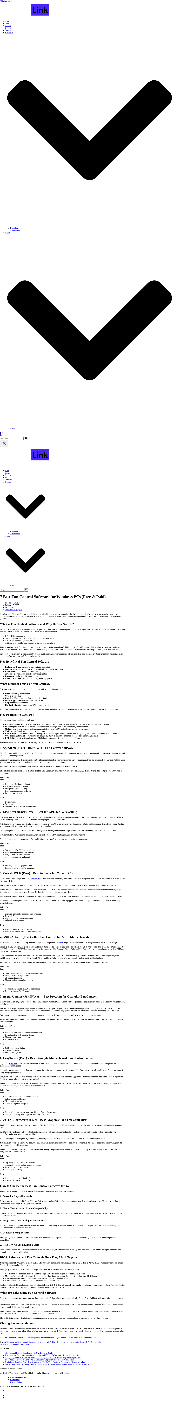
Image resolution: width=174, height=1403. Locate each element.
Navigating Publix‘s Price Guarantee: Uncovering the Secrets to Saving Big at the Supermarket (43, 1357)
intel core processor (67, 1342)
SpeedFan (4, 753)
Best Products (22, 1342)
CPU (39, 1342)
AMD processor (10, 1342)
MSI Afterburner (42, 817)
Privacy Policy (16, 1382)
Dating (8, 28)
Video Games (24, 1344)
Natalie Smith (13, 603)
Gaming (45, 1342)
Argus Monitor (25, 1002)
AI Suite (59, 942)
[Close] (4, 443)
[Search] (1, 435)
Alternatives (15, 230)
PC (86, 1342)
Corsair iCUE (35, 879)
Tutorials (8, 30)
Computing (32, 1342)
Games (8, 26)
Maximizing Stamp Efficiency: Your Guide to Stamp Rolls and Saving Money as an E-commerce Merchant (48, 1364)
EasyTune (13, 1063)
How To (55, 1342)
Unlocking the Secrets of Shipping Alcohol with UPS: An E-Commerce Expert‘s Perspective (42, 1355)
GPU (50, 1342)
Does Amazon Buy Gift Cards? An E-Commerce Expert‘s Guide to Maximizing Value (40, 1360)
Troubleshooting (12, 1344)
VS (31, 1344)
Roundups (14, 228)
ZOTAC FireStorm (7, 1125)
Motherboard (80, 1342)
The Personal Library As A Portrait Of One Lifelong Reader (29, 1353)
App (7, 21)
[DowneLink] (87, 10)
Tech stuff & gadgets (13, 610)
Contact (13, 428)
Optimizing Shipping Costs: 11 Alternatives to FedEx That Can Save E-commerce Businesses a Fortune (46, 1362)
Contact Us (14, 1380)
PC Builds (92, 1342)
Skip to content (6, 1)
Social (7, 23)
